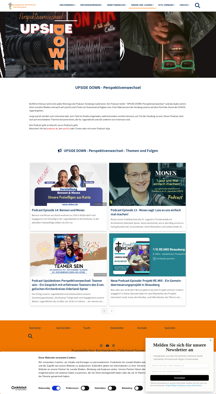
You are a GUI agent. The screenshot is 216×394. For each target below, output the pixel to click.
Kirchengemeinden (90, 4)
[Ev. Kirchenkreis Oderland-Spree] (107, 345)
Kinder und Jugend (141, 4)
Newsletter (117, 328)
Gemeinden (63, 328)
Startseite (35, 328)
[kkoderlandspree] (101, 345)
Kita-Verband (165, 4)
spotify (66, 128)
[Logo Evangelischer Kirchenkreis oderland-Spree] (22, 5)
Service (184, 4)
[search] (42, 10)
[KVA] (113, 345)
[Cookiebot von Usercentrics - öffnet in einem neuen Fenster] (19, 388)
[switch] (85, 388)
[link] (67, 5)
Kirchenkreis (67, 4)
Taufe (86, 328)
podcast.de (52, 128)
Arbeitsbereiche (116, 4)
